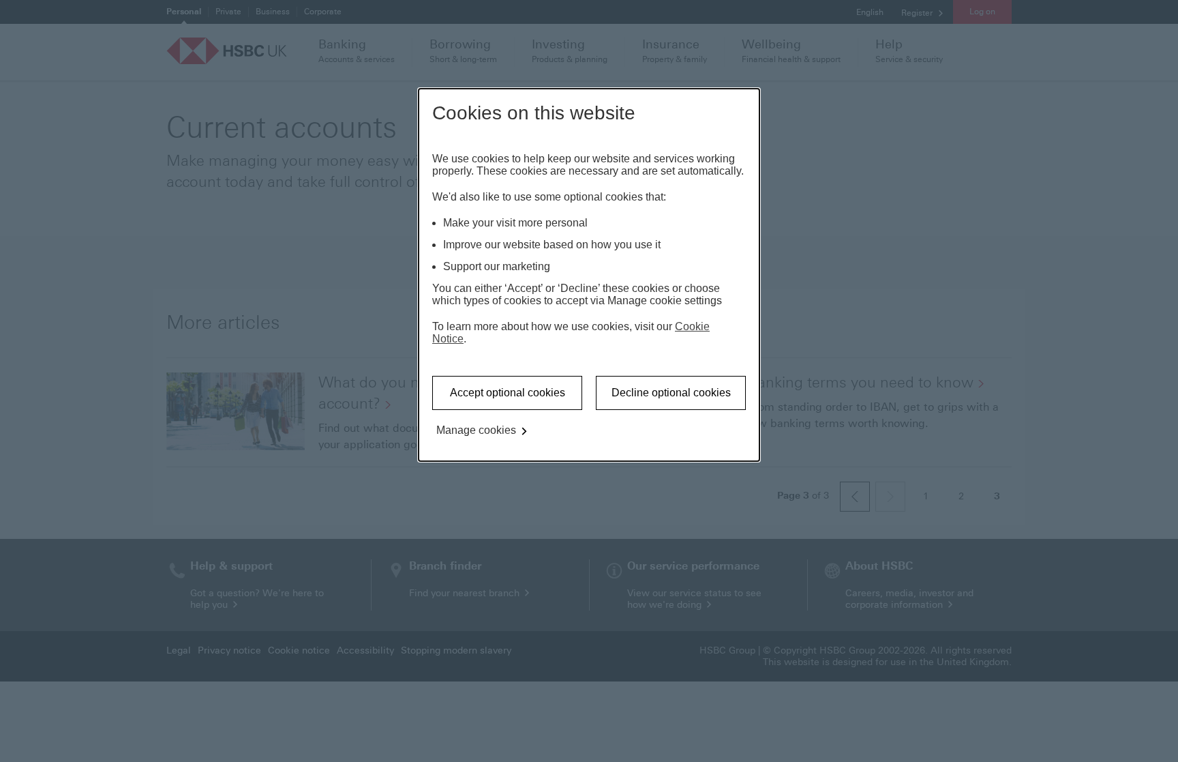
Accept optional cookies (507, 392)
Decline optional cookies (671, 392)
